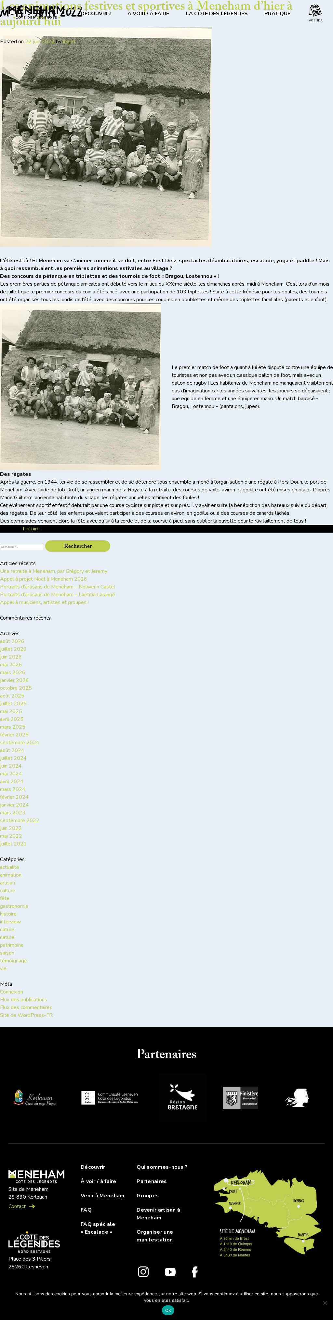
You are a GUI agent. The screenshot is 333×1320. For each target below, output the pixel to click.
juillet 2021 (13, 843)
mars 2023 (12, 812)
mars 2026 (12, 672)
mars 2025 (12, 727)
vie (3, 968)
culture (7, 890)
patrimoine (12, 945)
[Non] (325, 1303)
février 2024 (14, 797)
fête (4, 898)
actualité (9, 867)
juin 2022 (11, 828)
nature (7, 929)
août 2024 (12, 750)
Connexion (11, 991)
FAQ (86, 1210)
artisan (7, 882)
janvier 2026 (14, 680)
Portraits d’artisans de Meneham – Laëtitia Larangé (57, 594)
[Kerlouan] (34, 1099)
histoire (31, 528)
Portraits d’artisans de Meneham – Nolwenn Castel (57, 586)
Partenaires (152, 1181)
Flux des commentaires (26, 1007)
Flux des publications (23, 999)
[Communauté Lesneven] (109, 1099)
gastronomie (14, 906)
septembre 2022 (19, 820)
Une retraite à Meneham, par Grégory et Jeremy (53, 571)
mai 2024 (11, 773)
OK (168, 1310)
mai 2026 (11, 664)
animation (10, 875)
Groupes (148, 1195)
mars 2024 (12, 789)
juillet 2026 (13, 649)
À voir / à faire (98, 1181)
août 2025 (12, 695)
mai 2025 (11, 711)
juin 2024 (11, 766)
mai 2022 (11, 836)
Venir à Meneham (103, 1195)
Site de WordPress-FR (26, 1015)
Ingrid (69, 41)
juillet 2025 (13, 703)
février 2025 (14, 734)
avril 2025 (11, 719)
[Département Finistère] (241, 1099)
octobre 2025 (16, 688)
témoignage (13, 960)
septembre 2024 (19, 742)
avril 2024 (11, 781)
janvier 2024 (14, 804)
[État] (299, 1099)
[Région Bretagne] (182, 1099)
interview (10, 921)
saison (7, 952)
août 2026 (12, 641)
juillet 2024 (13, 758)
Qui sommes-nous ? (162, 1167)
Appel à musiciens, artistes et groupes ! (44, 602)
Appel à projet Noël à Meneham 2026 (43, 579)
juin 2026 (11, 656)
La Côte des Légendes (217, 13)
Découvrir (93, 1167)
